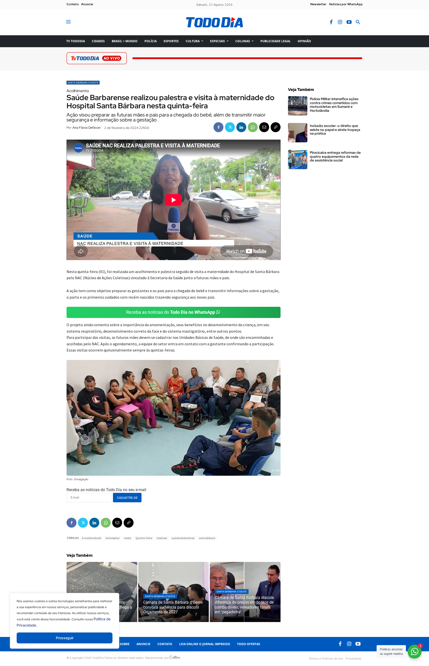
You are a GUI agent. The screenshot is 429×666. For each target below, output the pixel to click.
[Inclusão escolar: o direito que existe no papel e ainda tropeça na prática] (297, 132)
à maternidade (91, 538)
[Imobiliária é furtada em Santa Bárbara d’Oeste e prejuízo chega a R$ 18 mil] (102, 592)
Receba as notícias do (170, 312)
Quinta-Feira (144, 538)
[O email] (264, 127)
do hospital (112, 538)
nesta (127, 538)
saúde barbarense (183, 538)
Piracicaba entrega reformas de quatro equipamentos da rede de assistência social (335, 156)
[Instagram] (340, 22)
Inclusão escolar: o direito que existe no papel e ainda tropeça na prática (335, 129)
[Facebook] (331, 22)
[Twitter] (230, 127)
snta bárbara (207, 538)
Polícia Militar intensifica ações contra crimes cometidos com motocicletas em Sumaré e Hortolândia (334, 105)
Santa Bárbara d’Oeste (83, 82)
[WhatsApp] (253, 127)
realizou (162, 538)
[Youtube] (349, 22)
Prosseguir (64, 638)
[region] (64, 624)
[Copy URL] (276, 127)
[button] (358, 22)
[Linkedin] (241, 127)
